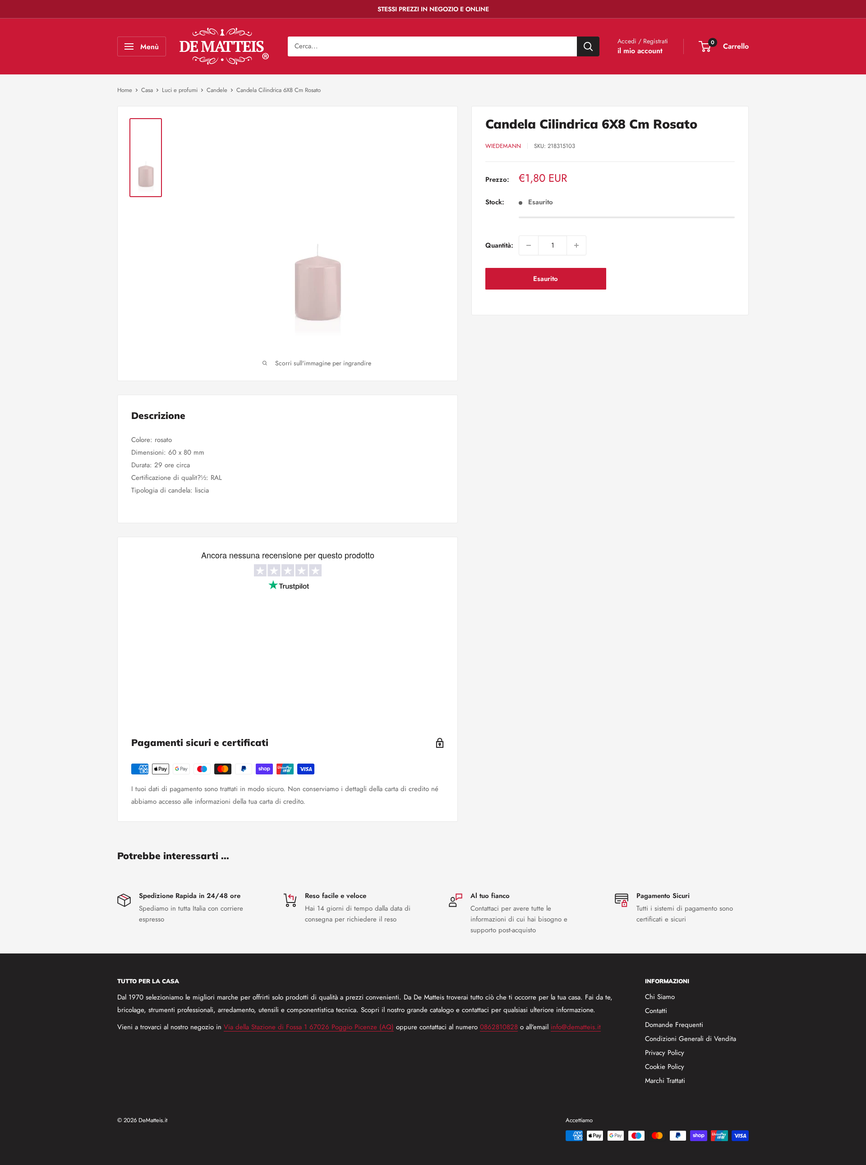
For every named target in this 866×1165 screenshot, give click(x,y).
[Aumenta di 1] (576, 245)
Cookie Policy (664, 1067)
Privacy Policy (664, 1053)
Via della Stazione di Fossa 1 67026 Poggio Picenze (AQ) (309, 1027)
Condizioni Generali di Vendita (690, 1039)
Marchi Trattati (665, 1081)
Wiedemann (503, 146)
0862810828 (499, 1027)
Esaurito (545, 279)
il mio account (640, 51)
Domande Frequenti (674, 1025)
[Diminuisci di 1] (528, 245)
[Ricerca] (588, 46)
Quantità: (499, 245)
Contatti (656, 1011)
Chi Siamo (660, 997)
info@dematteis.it (576, 1027)
